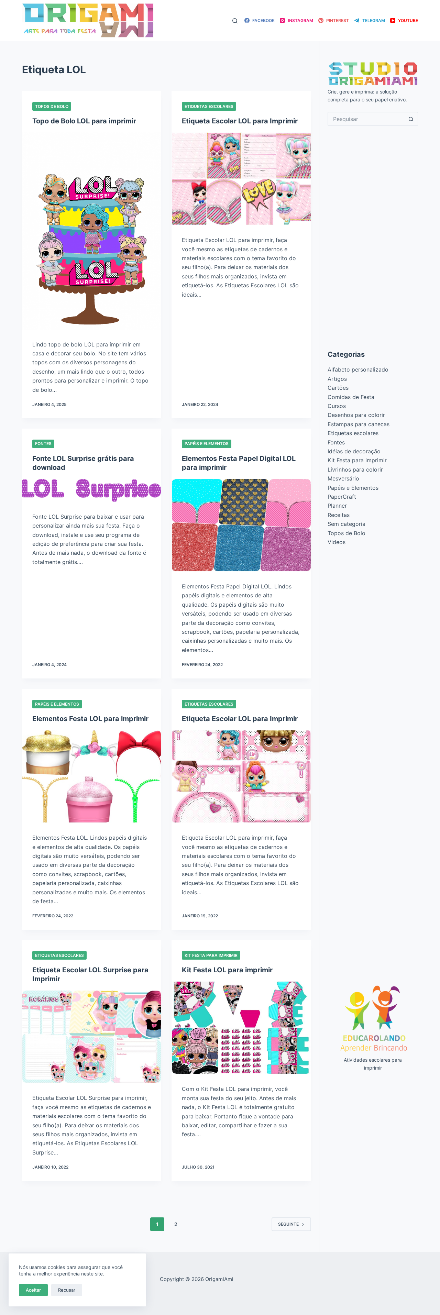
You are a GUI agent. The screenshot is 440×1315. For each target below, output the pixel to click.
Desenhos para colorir (356, 414)
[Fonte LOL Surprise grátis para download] (91, 490)
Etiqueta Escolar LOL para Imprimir (240, 121)
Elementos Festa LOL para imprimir (90, 719)
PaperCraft (342, 496)
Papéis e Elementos (207, 443)
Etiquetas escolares (209, 106)
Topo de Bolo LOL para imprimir (84, 121)
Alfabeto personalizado (358, 369)
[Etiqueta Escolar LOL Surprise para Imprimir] (91, 1036)
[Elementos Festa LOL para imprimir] (91, 776)
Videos (336, 542)
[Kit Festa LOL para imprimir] (241, 1027)
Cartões (338, 387)
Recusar (66, 1290)
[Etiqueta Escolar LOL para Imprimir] (241, 178)
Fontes (43, 443)
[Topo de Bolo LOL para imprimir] (91, 231)
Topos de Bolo (51, 106)
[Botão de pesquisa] (411, 119)
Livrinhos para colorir (355, 469)
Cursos (337, 405)
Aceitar (33, 1290)
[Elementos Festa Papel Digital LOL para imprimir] (241, 525)
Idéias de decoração (354, 451)
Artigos (337, 378)
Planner (337, 505)
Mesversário (343, 478)
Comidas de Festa (351, 397)
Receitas (339, 514)
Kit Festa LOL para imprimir (227, 970)
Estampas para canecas (358, 424)
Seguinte (288, 1224)
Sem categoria (346, 523)
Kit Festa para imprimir (211, 955)
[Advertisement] (373, 237)
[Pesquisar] (235, 20)
